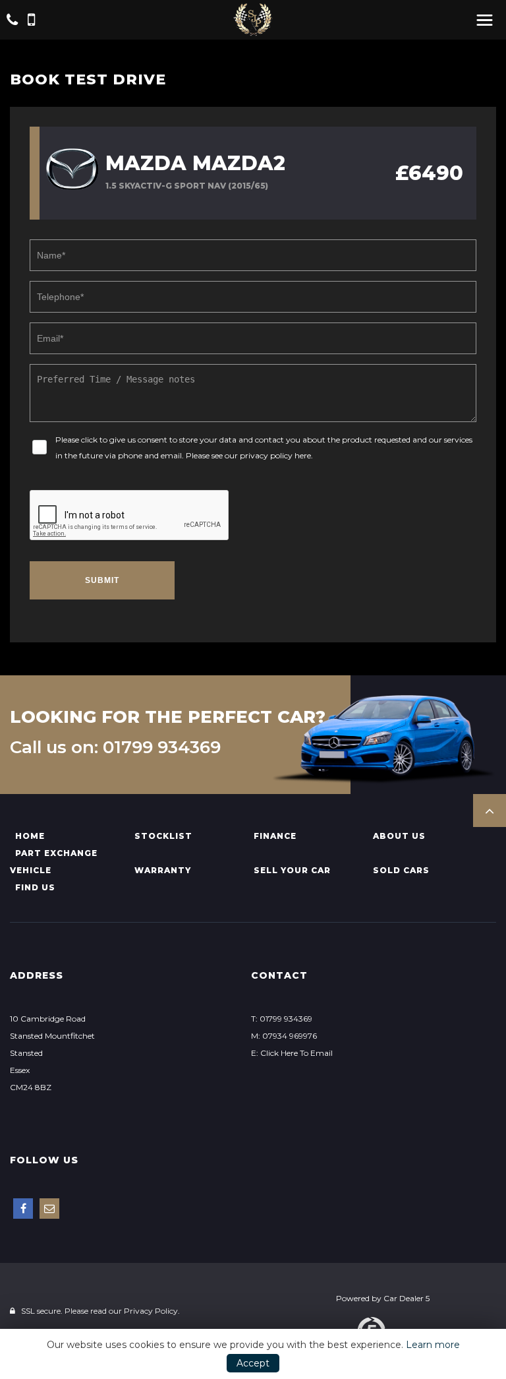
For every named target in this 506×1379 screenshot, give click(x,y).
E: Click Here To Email (292, 1053)
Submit (102, 580)
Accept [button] (253, 1363)
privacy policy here (275, 455)
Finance (275, 836)
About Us (399, 836)
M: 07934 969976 (284, 1036)
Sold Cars (401, 870)
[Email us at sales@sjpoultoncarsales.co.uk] (49, 1208)
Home (30, 836)
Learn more (433, 1345)
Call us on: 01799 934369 (115, 747)
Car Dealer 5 (406, 1298)
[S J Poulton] (253, 19)
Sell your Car (292, 870)
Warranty (162, 870)
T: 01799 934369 (281, 1019)
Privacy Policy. (152, 1311)
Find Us (35, 887)
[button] (489, 810)
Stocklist (163, 836)
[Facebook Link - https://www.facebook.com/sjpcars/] (23, 1208)
